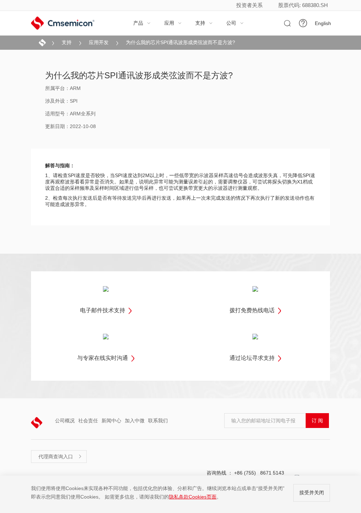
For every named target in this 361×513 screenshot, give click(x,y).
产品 (142, 23)
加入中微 (135, 420)
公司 (235, 23)
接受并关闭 (311, 492)
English (323, 23)
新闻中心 (111, 420)
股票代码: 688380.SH (303, 5)
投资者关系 (249, 5)
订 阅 (317, 420)
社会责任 (88, 420)
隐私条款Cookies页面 (192, 497)
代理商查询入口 (60, 456)
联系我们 (158, 420)
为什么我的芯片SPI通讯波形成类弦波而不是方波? (180, 42)
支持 (204, 23)
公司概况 (65, 420)
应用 (173, 23)
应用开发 (99, 42)
